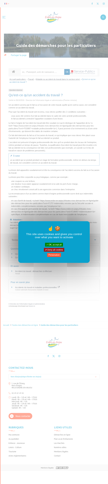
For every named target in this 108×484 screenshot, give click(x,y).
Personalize (54, 255)
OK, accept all (55, 245)
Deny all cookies (55, 250)
